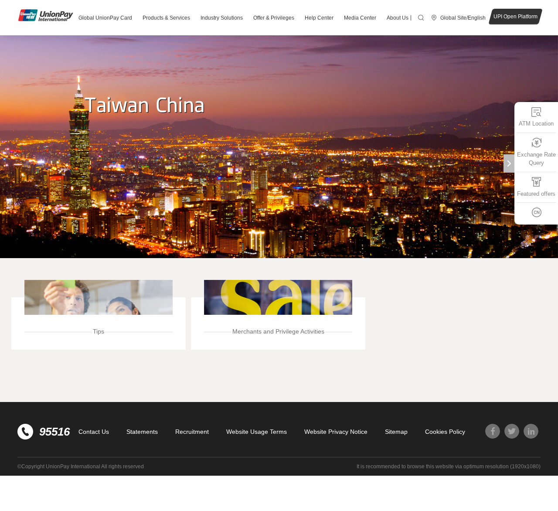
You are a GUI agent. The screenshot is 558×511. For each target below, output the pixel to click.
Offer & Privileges (273, 18)
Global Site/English (463, 18)
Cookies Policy (445, 431)
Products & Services (166, 18)
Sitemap (396, 431)
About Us (397, 18)
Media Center (360, 18)
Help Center (319, 18)
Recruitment (192, 431)
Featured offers (536, 194)
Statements (142, 431)
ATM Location (536, 123)
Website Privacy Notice (335, 431)
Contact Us (93, 431)
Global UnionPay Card (105, 18)
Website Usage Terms (256, 431)
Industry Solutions (222, 18)
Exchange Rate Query (536, 159)
